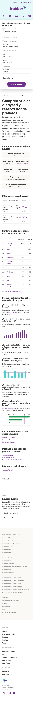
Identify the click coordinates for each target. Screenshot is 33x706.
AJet (8, 249)
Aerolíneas (5, 598)
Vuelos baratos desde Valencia (12, 592)
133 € (25, 217)
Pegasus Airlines (22, 163)
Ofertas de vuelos (8, 634)
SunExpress (10, 257)
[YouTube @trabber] (14, 694)
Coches (5, 640)
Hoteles (5, 637)
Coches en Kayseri (10, 518)
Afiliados (5, 674)
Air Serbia (10, 272)
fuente (4, 495)
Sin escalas (7, 66)
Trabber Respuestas (9, 657)
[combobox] (16, 36)
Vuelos (4, 631)
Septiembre (6, 607)
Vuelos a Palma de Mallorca (11, 544)
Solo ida (17, 29)
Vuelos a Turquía (7, 470)
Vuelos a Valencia (8, 573)
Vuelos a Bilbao (7, 553)
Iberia (8, 276)
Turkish (9, 253)
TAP (8, 280)
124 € (25, 207)
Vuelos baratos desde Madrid (11, 578)
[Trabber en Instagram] (3, 694)
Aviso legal (5, 689)
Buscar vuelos (16, 84)
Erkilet (15, 312)
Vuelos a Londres (8, 558)
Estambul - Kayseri (8, 438)
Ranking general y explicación (12, 291)
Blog (3, 654)
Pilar (3, 609)
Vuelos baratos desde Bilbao (11, 584)
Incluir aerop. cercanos (10, 41)
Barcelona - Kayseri (8, 442)
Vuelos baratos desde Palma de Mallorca (15, 590)
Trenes (4, 643)
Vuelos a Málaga (7, 550)
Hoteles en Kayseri (11, 513)
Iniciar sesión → (26, 2)
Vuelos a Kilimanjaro (8, 457)
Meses (4, 604)
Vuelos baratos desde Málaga (12, 587)
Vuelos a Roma (7, 570)
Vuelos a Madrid (7, 538)
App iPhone (6, 663)
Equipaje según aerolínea (10, 601)
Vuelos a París (7, 561)
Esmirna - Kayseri (8, 440)
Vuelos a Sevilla (7, 547)
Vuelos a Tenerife (8, 564)
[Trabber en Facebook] (7, 694)
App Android (6, 660)
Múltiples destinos (10, 31)
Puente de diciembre (9, 612)
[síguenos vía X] (10, 694)
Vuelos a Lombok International (12, 459)
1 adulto (5, 72)
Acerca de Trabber (9, 651)
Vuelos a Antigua (7, 455)
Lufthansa (10, 268)
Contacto (5, 671)
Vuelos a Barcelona (8, 541)
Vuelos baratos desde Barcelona (13, 581)
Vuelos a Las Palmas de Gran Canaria (14, 567)
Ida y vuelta (7, 29)
